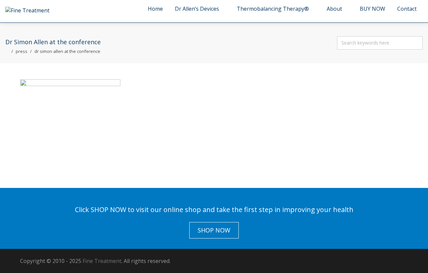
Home (155, 8)
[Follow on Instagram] (374, 261)
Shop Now (214, 230)
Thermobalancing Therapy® (273, 8)
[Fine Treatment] (27, 10)
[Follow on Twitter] (361, 261)
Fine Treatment (102, 261)
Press (21, 51)
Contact (407, 8)
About (334, 8)
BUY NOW (372, 8)
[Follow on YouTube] (401, 261)
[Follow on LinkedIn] (388, 261)
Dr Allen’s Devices (197, 8)
